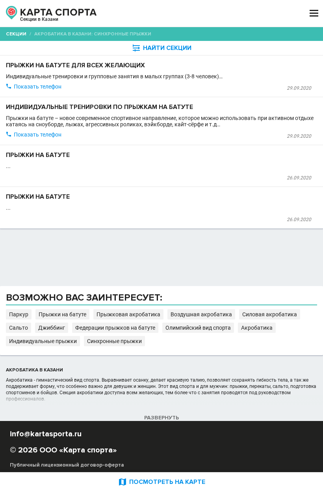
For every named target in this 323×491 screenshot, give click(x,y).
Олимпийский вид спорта (198, 328)
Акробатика (257, 328)
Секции (16, 34)
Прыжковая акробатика (128, 314)
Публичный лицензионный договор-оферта (67, 465)
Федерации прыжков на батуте (115, 328)
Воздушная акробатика (201, 314)
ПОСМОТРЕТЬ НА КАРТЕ (161, 482)
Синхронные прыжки (114, 341)
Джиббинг (51, 328)
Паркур (18, 314)
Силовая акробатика (269, 314)
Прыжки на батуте (62, 314)
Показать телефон (37, 86)
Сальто (18, 328)
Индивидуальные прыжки (43, 341)
